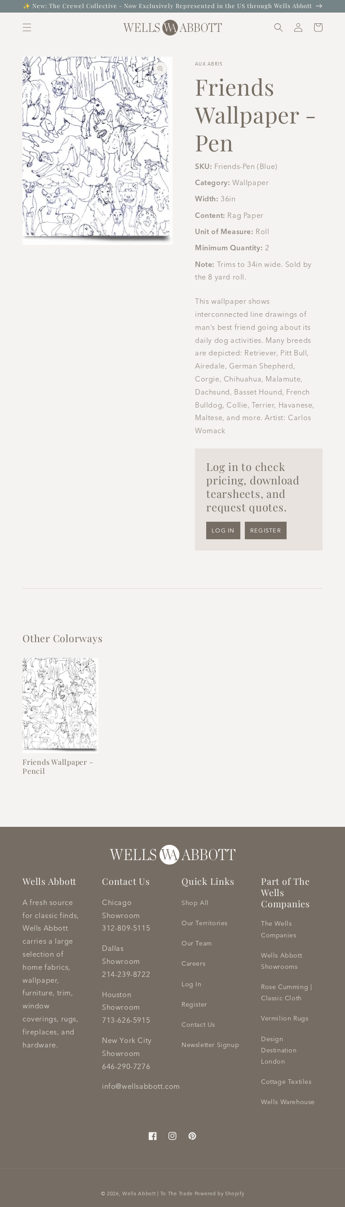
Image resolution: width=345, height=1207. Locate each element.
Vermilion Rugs (284, 1018)
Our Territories (204, 923)
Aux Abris (209, 64)
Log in (223, 530)
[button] (27, 27)
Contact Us (198, 1025)
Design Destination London (279, 1050)
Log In (191, 984)
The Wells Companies (278, 929)
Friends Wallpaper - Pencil (57, 766)
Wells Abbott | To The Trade (157, 1193)
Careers (193, 963)
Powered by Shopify (219, 1193)
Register (265, 530)
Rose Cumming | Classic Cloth (286, 992)
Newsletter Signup (210, 1045)
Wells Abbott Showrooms (281, 961)
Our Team (196, 943)
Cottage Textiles (286, 1082)
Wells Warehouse (288, 1102)
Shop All (195, 903)
